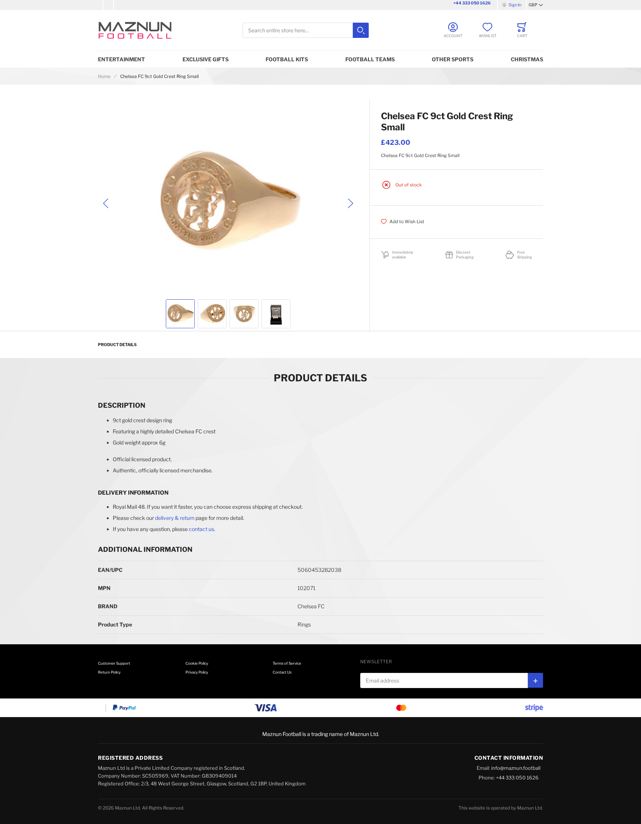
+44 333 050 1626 (472, 3)
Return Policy (109, 672)
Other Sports (452, 59)
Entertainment (121, 59)
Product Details (117, 344)
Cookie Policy (196, 663)
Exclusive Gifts (206, 59)
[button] (536, 5)
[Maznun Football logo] (135, 30)
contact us (201, 529)
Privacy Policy (196, 672)
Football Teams (370, 59)
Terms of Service (287, 663)
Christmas (527, 59)
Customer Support (114, 663)
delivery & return (174, 518)
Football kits (287, 59)
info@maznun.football (515, 768)
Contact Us (282, 672)
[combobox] (306, 30)
